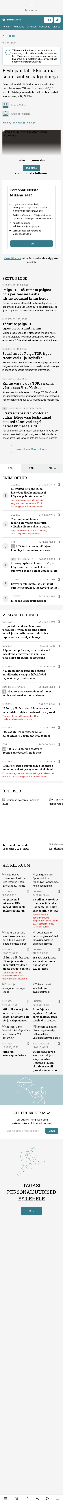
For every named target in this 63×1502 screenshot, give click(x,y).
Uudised (7, 285)
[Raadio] (27, 1498)
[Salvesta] (59, 484)
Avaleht (6, 26)
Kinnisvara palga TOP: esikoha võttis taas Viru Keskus (28, 385)
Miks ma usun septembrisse (28, 600)
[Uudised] (16, 1498)
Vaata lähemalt (12, 258)
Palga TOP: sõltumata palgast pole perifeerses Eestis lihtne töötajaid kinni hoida (26, 294)
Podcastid (44, 26)
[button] (24, 1131)
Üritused (32, 26)
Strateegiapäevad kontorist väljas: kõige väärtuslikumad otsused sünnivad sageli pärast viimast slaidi (26, 419)
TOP (13, 542)
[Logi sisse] (57, 1498)
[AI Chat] (47, 1498)
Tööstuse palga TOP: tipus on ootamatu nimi (21, 326)
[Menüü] (5, 1498)
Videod (56, 26)
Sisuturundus (16, 408)
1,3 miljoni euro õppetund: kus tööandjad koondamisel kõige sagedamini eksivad (28, 492)
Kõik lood (19, 26)
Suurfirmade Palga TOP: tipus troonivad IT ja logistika (26, 355)
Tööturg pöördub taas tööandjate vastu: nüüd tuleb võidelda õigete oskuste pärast (30, 522)
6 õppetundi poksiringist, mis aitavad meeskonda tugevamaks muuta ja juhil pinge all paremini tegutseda (26, 654)
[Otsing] (37, 1498)
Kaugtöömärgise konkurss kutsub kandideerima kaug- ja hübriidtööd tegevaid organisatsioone (24, 674)
